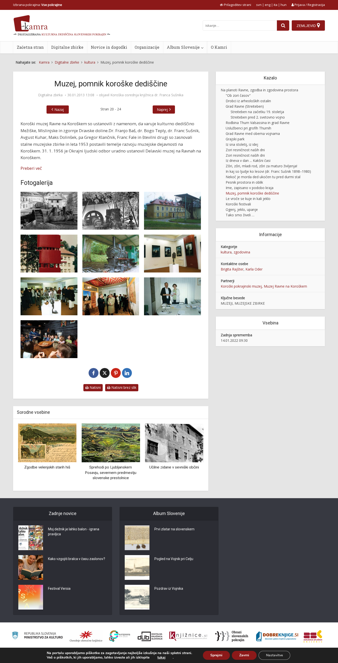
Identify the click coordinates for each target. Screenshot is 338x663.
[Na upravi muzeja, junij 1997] (172, 296)
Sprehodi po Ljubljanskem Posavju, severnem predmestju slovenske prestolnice (110, 472)
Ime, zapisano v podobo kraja (249, 187)
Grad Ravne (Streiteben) (245, 106)
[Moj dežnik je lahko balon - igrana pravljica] (30, 537)
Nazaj (59, 109)
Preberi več (31, 168)
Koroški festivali (238, 204)
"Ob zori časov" (238, 95)
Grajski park (235, 139)
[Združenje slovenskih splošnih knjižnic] (188, 636)
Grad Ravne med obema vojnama (253, 133)
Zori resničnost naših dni (245, 149)
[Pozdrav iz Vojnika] (137, 597)
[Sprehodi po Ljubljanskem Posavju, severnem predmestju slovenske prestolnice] (110, 442)
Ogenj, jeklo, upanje (242, 209)
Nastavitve (274, 655)
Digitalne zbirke (67, 47)
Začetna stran (30, 47)
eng (267, 4)
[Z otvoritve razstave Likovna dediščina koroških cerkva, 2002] (110, 296)
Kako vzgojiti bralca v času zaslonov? (76, 559)
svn (259, 4)
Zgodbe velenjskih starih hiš (47, 467)
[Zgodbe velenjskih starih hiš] (47, 442)
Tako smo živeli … (240, 215)
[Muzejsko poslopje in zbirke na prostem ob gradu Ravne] (172, 211)
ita (275, 4)
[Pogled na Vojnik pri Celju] (137, 567)
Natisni (95, 387)
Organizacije (147, 47)
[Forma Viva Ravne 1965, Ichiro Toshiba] (49, 253)
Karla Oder (254, 269)
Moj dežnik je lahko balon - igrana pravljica (73, 531)
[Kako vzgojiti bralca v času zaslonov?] (30, 567)
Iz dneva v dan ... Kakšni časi (248, 160)
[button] (191, 455)
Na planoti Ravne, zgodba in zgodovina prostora (259, 90)
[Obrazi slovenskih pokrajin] (232, 636)
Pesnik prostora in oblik (244, 182)
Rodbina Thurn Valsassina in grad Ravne (258, 122)
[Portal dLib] (150, 636)
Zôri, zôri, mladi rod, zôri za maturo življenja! (261, 166)
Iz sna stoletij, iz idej (242, 144)
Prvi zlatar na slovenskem (174, 529)
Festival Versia (59, 588)
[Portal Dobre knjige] (277, 636)
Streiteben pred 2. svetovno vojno (258, 117)
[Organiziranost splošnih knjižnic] (86, 636)
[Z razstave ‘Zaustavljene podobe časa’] (49, 296)
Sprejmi (216, 655)
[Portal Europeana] (119, 636)
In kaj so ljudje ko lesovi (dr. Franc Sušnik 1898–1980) (268, 171)
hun (284, 4)
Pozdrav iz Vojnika (168, 588)
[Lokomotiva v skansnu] (110, 253)
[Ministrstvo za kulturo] (37, 636)
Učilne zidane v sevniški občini (174, 467)
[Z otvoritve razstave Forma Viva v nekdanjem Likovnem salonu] (172, 253)
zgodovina (242, 252)
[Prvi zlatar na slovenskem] (137, 537)
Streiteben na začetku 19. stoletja (257, 111)
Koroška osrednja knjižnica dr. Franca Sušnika (146, 95)
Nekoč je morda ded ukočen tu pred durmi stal (263, 176)
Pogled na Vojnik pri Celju (173, 559)
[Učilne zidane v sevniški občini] (174, 442)
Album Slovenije (183, 47)
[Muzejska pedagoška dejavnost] (49, 339)
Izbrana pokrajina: (37, 4)
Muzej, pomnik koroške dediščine (252, 193)
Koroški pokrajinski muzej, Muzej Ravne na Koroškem (264, 286)
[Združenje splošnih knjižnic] (313, 636)
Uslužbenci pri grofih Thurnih (248, 128)
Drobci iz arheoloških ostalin (248, 100)
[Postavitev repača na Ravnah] (49, 211)
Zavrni (244, 655)
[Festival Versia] (30, 597)
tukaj (161, 657)
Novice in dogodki (109, 47)
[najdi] (283, 25)
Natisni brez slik (123, 387)
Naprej (162, 109)
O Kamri (219, 47)
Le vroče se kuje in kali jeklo (248, 198)
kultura (226, 252)
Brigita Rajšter (232, 269)
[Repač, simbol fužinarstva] (110, 211)
